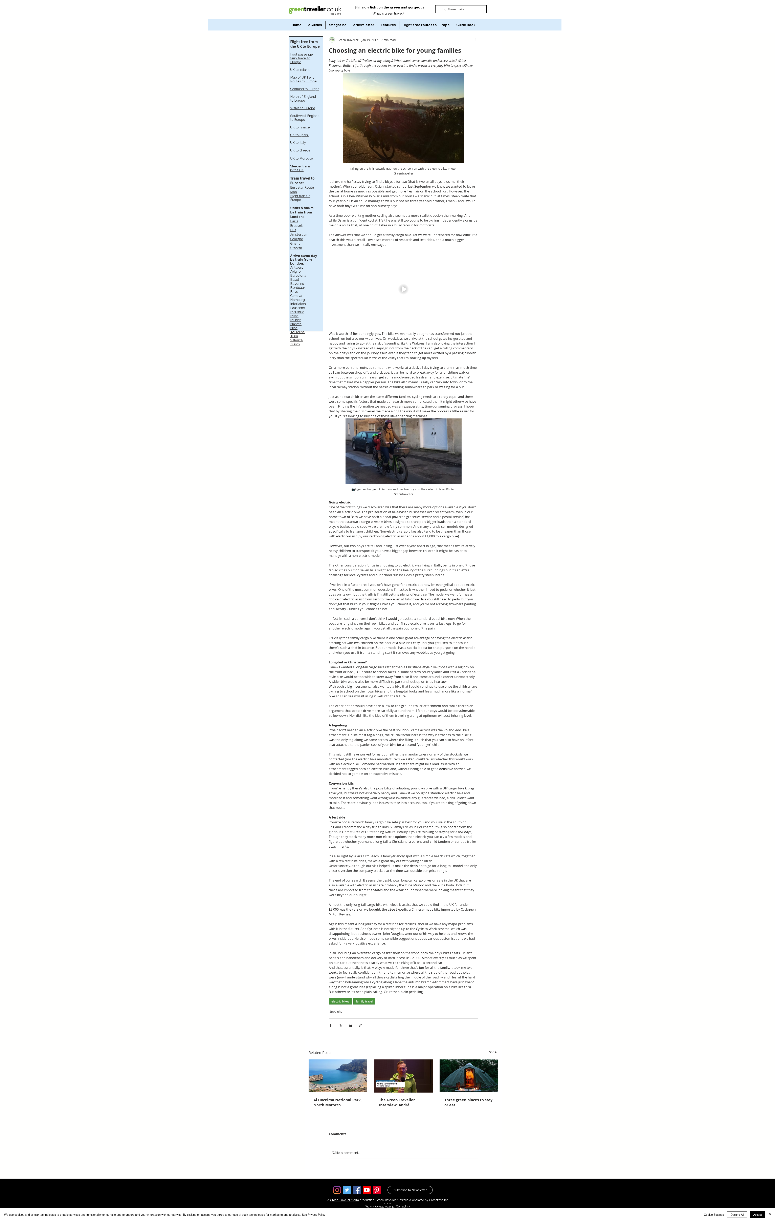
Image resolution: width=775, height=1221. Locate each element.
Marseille (297, 312)
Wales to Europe (302, 108)
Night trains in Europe (300, 198)
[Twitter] (347, 1190)
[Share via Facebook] (331, 1025)
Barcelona (298, 275)
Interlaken (298, 304)
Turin (294, 336)
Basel (294, 279)
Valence (296, 340)
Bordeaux (298, 288)
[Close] (770, 1214)
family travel (364, 1001)
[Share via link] (360, 1025)
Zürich (295, 344)
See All (493, 1052)
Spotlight (336, 1011)
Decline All (737, 1215)
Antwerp (297, 267)
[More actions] (475, 39)
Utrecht (296, 248)
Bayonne (297, 284)
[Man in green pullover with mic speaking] (403, 1076)
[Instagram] (337, 1190)
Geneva (296, 296)
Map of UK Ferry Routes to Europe (303, 79)
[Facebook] (357, 1190)
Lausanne (297, 308)
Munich (295, 320)
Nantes (296, 324)
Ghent (295, 243)
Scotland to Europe (304, 89)
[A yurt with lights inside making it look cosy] (469, 1075)
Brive (294, 292)
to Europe (297, 100)
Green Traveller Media (344, 1200)
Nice (293, 328)
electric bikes (340, 1001)
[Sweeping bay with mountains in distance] (338, 1075)
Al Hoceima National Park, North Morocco (337, 1102)
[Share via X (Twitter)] (340, 1025)
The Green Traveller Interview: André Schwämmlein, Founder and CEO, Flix (400, 1102)
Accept (757, 1215)
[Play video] (403, 289)
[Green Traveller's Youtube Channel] (367, 1190)
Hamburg (297, 300)
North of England (303, 97)
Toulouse (297, 332)
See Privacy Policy (313, 1215)
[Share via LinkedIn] (350, 1025)
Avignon (296, 271)
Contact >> (403, 1206)
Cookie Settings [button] (714, 1215)
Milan (294, 316)
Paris (294, 221)
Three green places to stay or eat (468, 1102)
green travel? (394, 13)
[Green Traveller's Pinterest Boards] (377, 1190)
